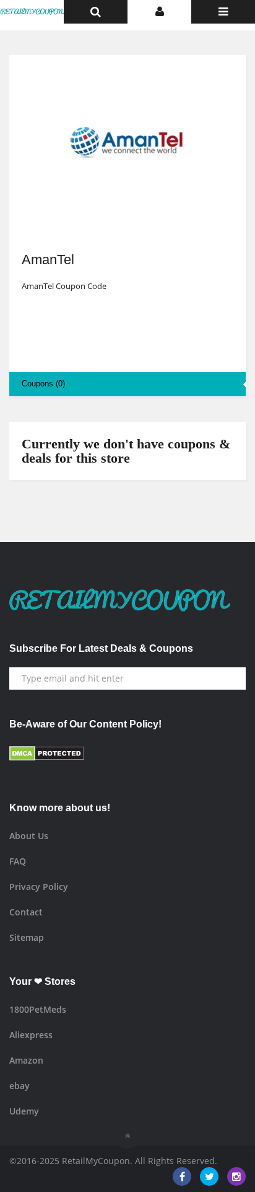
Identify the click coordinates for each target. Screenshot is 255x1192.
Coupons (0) (43, 383)
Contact (26, 912)
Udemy (24, 1111)
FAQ (17, 861)
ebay (19, 1086)
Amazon (26, 1060)
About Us (28, 836)
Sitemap (26, 937)
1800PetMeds (37, 1009)
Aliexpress (31, 1035)
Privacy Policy (38, 886)
